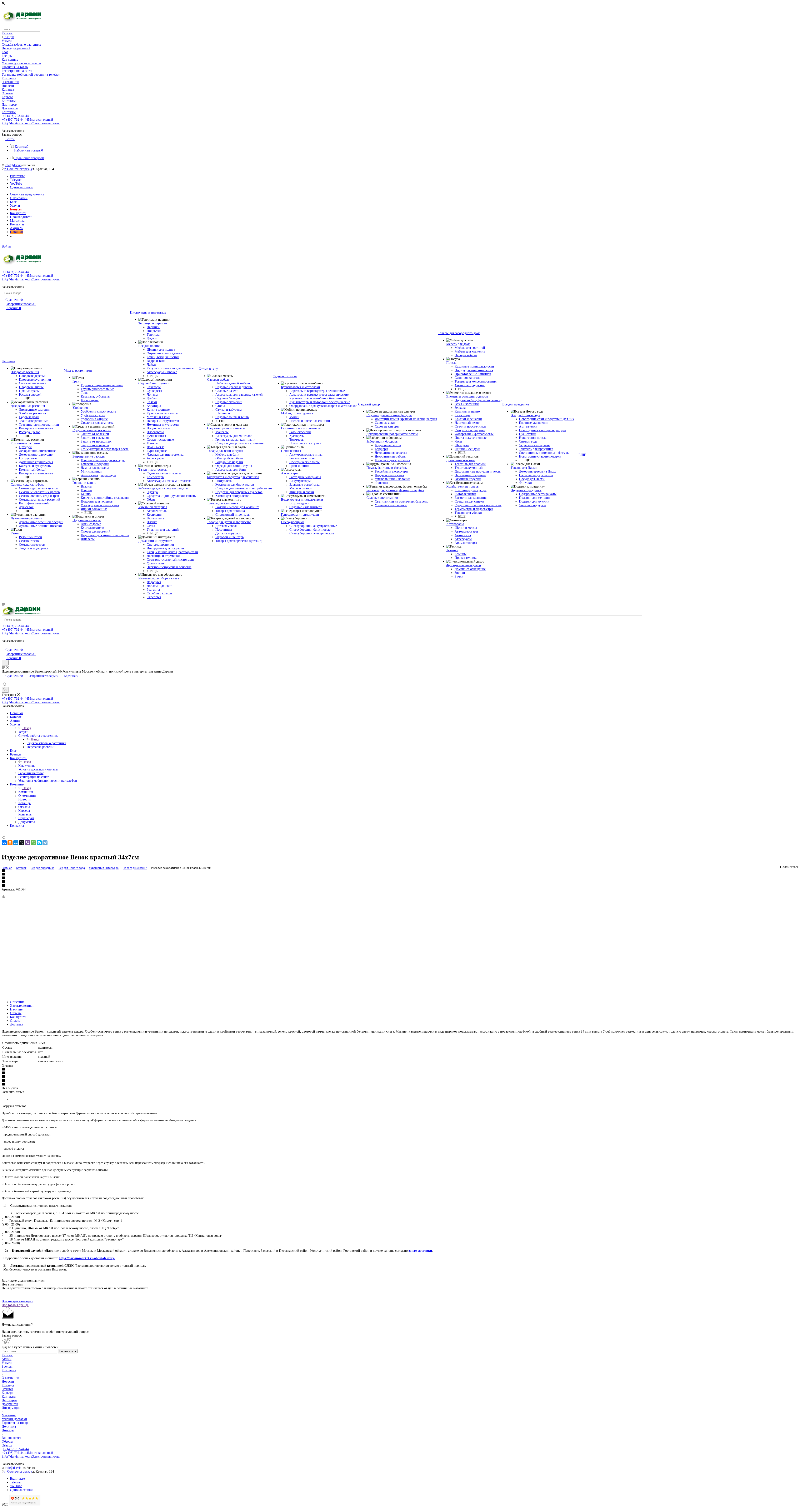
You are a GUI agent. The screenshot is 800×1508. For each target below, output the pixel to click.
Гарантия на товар (15, 1422)
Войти (6, 246)
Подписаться (67, 1351)
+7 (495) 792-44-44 (16, 116)
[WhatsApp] (33, 842)
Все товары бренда (15, 1305)
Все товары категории (17, 1301)
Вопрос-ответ (11, 1437)
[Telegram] (45, 842)
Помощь (8, 1430)
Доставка (16, 1024)
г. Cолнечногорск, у (18, 169)
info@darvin (13, 165)
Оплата (15, 1020)
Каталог (7, 1355)
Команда (8, 1385)
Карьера (7, 1392)
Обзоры (7, 1441)
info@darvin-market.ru (31, 123)
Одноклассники (21, 187)
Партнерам (9, 1400)
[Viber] (27, 842)
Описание (17, 1002)
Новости (8, 1381)
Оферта (7, 1445)
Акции (6, 1359)
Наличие (16, 1009)
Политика (9, 1426)
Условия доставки (14, 1419)
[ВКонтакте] (4, 842)
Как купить (26, 765)
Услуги (23, 732)
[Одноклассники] (10, 842)
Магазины (9, 1415)
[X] (21, 842)
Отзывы (15, 1013)
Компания (25, 792)
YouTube (16, 183)
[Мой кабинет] (3, 645)
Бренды (7, 1366)
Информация (11, 1407)
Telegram (16, 179)
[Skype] (39, 842)
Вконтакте (17, 176)
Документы (10, 1404)
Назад (26, 728)
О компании (10, 1377)
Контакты (9, 1396)
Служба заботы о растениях (46, 743)
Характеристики (22, 1005)
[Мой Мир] (15, 842)
